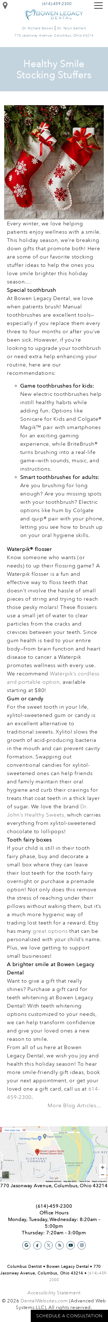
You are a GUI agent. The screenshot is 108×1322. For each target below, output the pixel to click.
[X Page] (48, 1245)
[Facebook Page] (37, 1245)
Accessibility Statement (54, 1293)
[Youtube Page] (70, 1245)
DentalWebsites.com (44, 1301)
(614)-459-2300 (57, 3)
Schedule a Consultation (69, 1316)
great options (50, 931)
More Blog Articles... (74, 1105)
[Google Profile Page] (26, 1245)
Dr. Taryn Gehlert (71, 28)
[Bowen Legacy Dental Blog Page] (59, 1245)
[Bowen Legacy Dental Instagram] (82, 1245)
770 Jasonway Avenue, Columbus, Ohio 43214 (54, 35)
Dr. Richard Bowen (37, 28)
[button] (98, 5)
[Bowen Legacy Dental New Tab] (54, 1154)
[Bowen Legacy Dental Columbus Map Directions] (5, 6)
